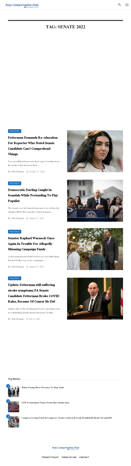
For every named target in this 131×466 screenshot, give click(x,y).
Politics (14, 131)
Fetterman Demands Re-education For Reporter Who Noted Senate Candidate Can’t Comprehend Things (33, 146)
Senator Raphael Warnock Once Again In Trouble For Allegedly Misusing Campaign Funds (31, 244)
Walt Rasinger (18, 171)
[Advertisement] (65, 59)
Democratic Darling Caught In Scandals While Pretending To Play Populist (33, 196)
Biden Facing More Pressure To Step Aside (43, 388)
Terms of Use (69, 457)
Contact (84, 457)
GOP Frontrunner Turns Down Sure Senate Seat (45, 403)
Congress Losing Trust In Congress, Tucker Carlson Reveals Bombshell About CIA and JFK (67, 418)
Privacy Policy (50, 457)
